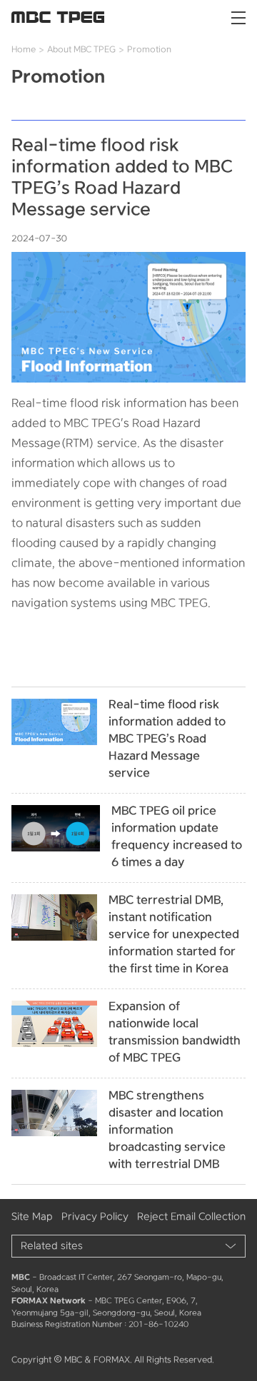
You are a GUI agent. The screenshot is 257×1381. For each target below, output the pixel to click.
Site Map (32, 1217)
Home (23, 49)
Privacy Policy (94, 1217)
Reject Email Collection (191, 1217)
